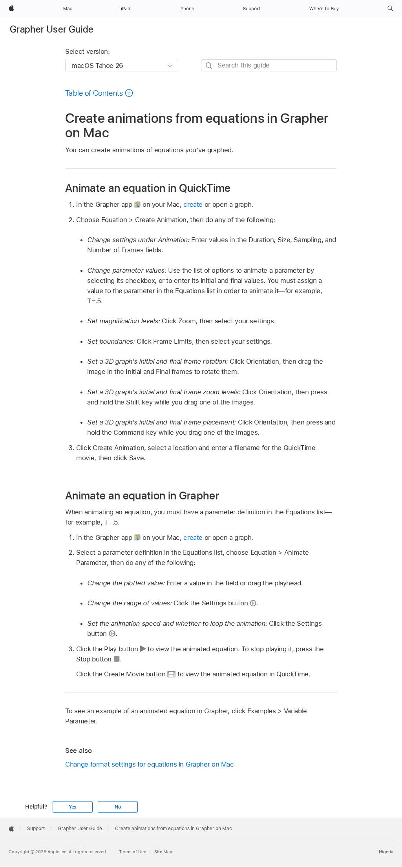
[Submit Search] (209, 66)
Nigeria (386, 851)
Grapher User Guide (51, 29)
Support (36, 828)
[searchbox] (269, 65)
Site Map (163, 851)
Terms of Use (132, 851)
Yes (73, 807)
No (118, 807)
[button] (390, 8)
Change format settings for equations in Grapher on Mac (149, 764)
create (193, 204)
